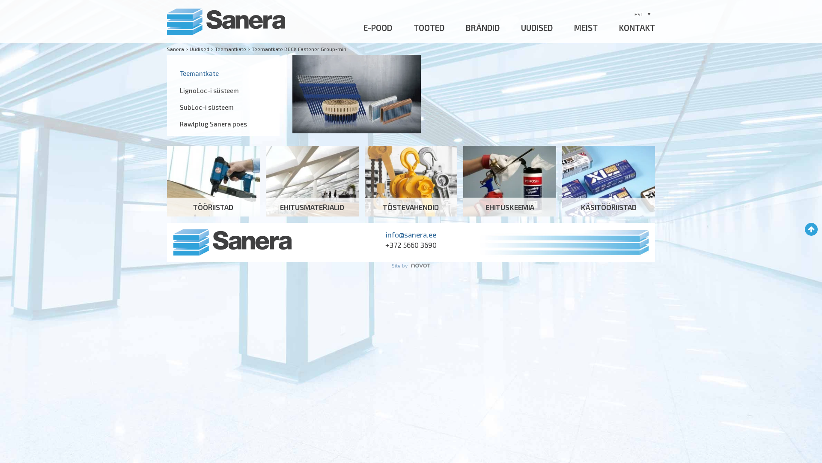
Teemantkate (199, 73)
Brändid (483, 28)
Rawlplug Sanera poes (213, 124)
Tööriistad (213, 181)
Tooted (429, 28)
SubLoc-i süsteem (207, 107)
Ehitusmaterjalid (312, 181)
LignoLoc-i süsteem (209, 90)
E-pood (377, 28)
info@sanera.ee (411, 234)
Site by (400, 265)
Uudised (537, 28)
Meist (586, 28)
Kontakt (637, 28)
